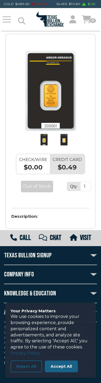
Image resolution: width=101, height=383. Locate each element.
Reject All (26, 366)
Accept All (61, 366)
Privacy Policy (25, 353)
